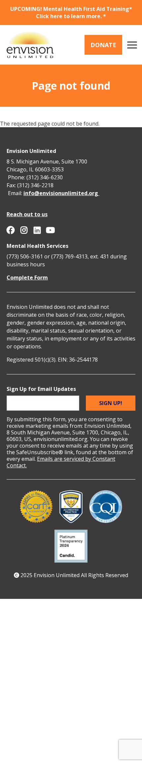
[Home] (30, 45)
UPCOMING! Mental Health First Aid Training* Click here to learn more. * (71, 12)
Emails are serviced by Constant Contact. (61, 462)
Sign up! (110, 403)
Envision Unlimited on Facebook (10, 230)
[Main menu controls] (132, 45)
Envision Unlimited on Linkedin (37, 230)
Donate (103, 45)
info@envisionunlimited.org (61, 193)
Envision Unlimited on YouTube (50, 230)
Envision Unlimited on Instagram (23, 230)
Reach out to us (27, 214)
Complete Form (27, 277)
